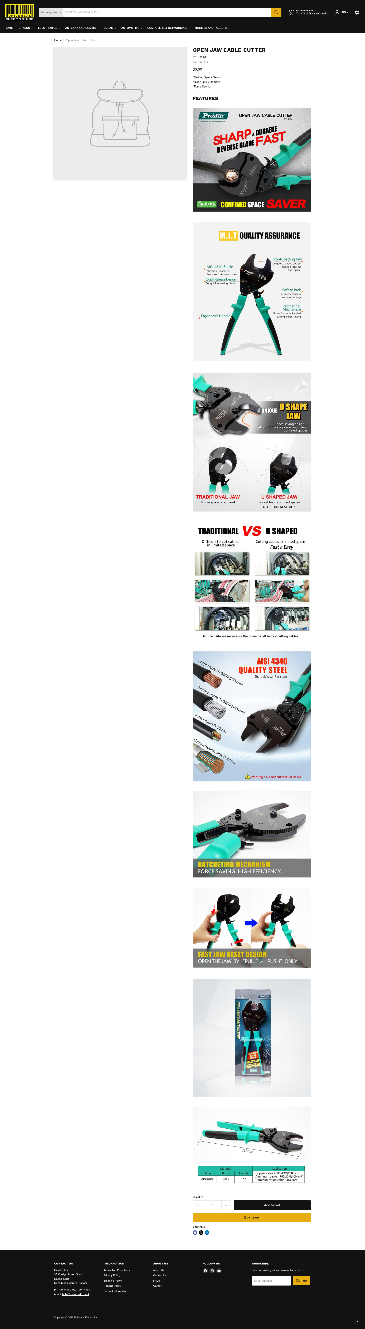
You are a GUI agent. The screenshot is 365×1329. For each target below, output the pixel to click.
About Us (158, 1270)
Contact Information (115, 1291)
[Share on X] (201, 1232)
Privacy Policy (112, 1275)
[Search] (276, 12)
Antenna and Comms (81, 27)
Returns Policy (112, 1285)
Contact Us (160, 1275)
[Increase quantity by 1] (226, 1205)
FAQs (156, 1280)
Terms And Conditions (117, 1270)
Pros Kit (201, 56)
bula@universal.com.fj (75, 1294)
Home (9, 27)
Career (157, 1285)
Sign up (301, 1280)
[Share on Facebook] (195, 1232)
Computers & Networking (167, 27)
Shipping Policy (113, 1280)
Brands (25, 27)
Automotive (130, 27)
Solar (109, 27)
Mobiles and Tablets (211, 27)
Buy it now (251, 1217)
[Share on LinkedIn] (207, 1232)
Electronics (48, 27)
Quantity (198, 1197)
